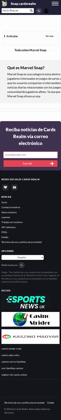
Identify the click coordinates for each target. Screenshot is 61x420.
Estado (4, 237)
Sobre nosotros (9, 212)
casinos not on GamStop (13, 361)
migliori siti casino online (14, 374)
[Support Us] (5, 187)
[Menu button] (55, 6)
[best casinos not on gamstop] (25, 301)
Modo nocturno (9, 265)
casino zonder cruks (11, 348)
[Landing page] (4, 3)
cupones (5, 217)
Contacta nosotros (10, 207)
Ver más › (50, 36)
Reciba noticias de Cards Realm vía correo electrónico (30, 136)
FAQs (4, 232)
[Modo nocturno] (39, 11)
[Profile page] (46, 10)
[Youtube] (14, 187)
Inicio (4, 202)
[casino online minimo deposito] (30, 318)
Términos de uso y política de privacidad (21, 242)
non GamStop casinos (12, 368)
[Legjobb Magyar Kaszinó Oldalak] (30, 336)
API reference (8, 227)
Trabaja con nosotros (12, 222)
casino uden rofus (10, 355)
